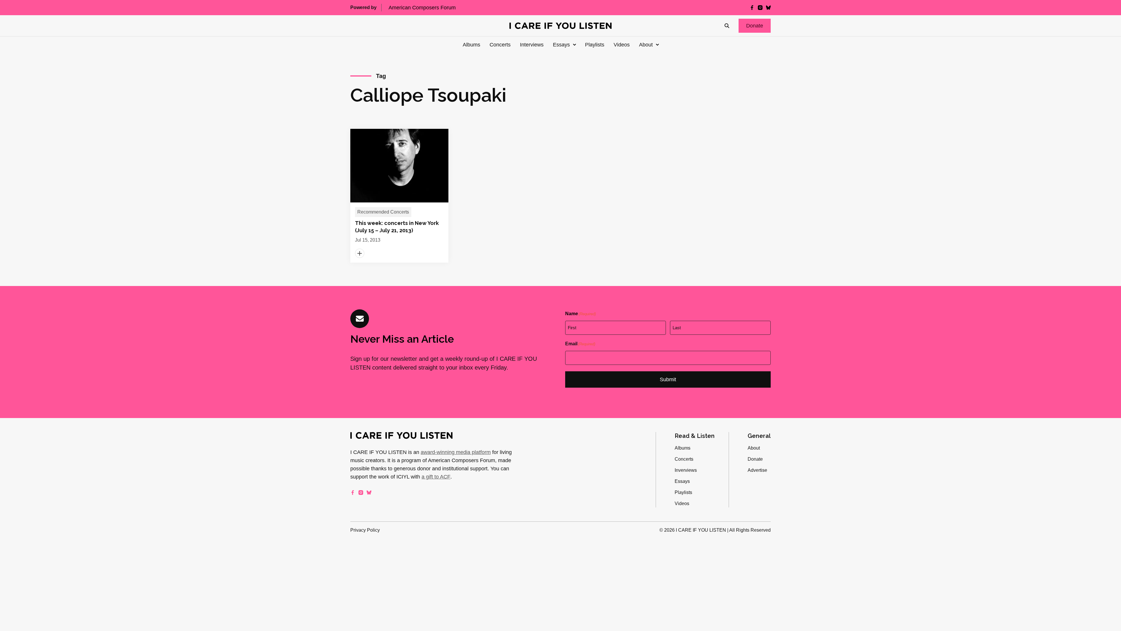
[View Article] (399, 196)
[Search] (727, 26)
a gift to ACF (436, 477)
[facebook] (752, 7)
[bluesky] (768, 7)
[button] (755, 26)
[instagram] (760, 7)
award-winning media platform (456, 452)
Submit (668, 379)
